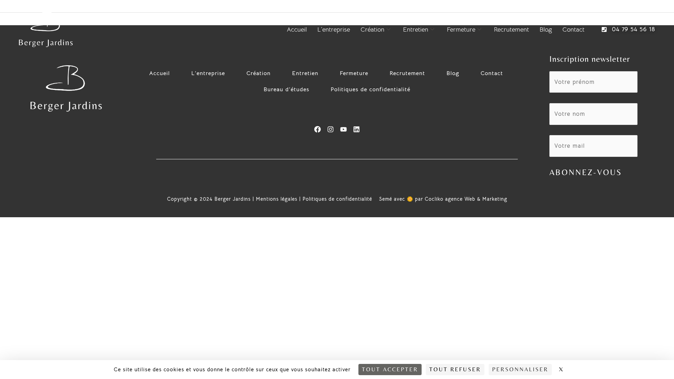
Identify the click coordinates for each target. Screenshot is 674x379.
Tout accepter (390, 369)
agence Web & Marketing (476, 199)
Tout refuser (455, 369)
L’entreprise (333, 29)
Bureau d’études (286, 89)
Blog (546, 29)
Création (372, 29)
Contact (573, 29)
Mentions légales (276, 199)
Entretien (415, 29)
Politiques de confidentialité (370, 89)
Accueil (297, 29)
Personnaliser (520, 369)
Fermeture (461, 29)
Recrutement (511, 29)
